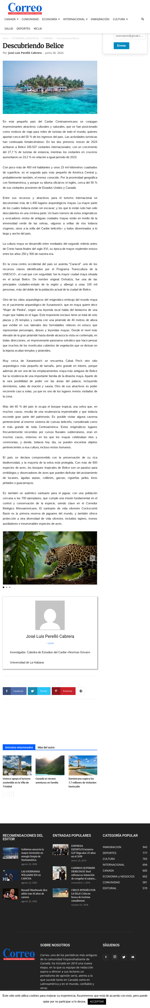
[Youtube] (133, 957)
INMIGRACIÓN (100, 19)
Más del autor (46, 747)
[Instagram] (115, 957)
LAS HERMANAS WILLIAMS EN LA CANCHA (31, 875)
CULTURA (119, 19)
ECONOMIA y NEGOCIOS (25, 38)
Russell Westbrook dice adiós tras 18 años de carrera (34, 894)
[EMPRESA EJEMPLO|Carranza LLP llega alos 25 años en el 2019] (60, 849)
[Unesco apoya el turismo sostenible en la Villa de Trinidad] (17, 765)
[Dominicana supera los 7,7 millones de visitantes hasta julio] (83, 765)
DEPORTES (23, 28)
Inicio (5, 38)
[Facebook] (106, 957)
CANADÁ (10, 19)
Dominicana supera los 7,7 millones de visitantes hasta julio (82, 782)
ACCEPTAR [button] (97, 1001)
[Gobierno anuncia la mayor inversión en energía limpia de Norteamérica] (10, 853)
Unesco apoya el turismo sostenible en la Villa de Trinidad (16, 782)
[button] (142, 19)
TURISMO (48, 38)
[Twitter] (124, 957)
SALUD (8, 28)
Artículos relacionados (19, 747)
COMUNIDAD (30, 19)
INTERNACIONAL (74, 19)
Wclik (38, 28)
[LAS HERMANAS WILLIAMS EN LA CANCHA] (10, 875)
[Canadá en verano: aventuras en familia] (50, 765)
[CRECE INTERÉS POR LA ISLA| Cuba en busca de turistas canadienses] (60, 892)
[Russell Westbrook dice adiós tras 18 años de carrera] (10, 893)
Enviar (121, 45)
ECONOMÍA (49, 19)
